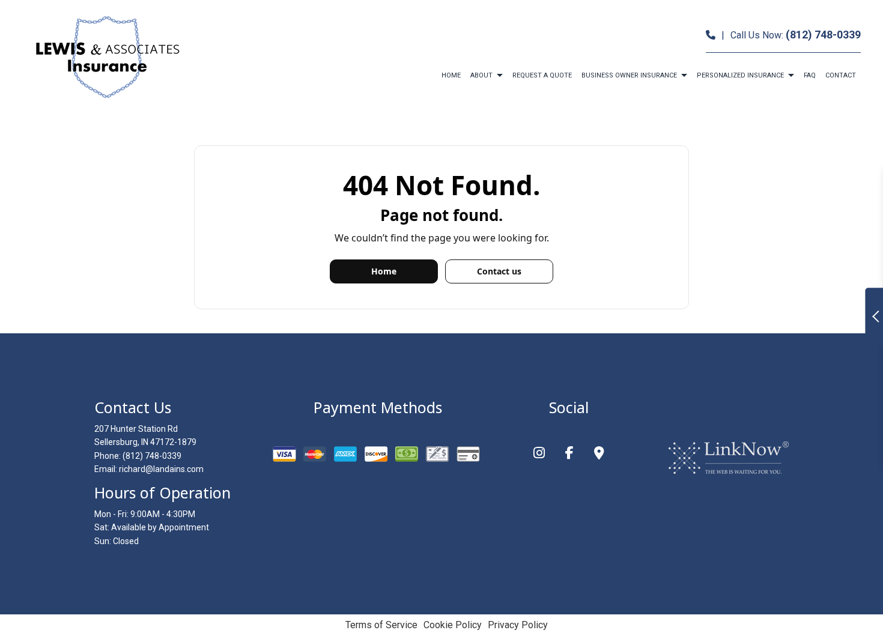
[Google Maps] (599, 454)
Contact (840, 75)
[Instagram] (539, 454)
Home (451, 75)
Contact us (499, 271)
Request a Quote (542, 75)
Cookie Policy (452, 625)
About (481, 75)
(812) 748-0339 (823, 34)
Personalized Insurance (740, 75)
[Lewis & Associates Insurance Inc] (106, 56)
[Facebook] (569, 454)
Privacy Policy (518, 625)
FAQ (810, 75)
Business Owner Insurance (629, 75)
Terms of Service (381, 625)
